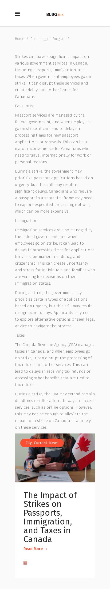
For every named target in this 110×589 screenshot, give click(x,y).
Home (19, 39)
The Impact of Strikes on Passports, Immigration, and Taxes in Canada (50, 517)
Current (40, 443)
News (53, 443)
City (29, 443)
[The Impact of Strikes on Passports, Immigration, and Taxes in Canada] (55, 457)
